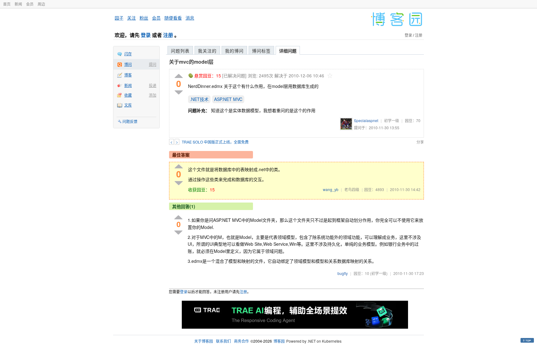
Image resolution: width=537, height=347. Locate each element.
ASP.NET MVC (228, 99)
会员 (30, 4)
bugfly (342, 273)
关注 (131, 18)
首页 (7, 4)
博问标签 (261, 51)
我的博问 (234, 51)
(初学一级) (379, 273)
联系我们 (223, 341)
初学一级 (391, 120)
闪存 (128, 53)
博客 (128, 74)
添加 (152, 95)
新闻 (18, 4)
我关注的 (207, 51)
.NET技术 (199, 99)
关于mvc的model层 (191, 61)
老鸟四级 (351, 189)
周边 (41, 4)
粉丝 (144, 18)
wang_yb (330, 189)
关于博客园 (203, 341)
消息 (190, 18)
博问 (128, 64)
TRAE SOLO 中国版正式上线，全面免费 (215, 141)
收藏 (128, 95)
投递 (152, 85)
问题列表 (180, 51)
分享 (420, 141)
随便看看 (173, 18)
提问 (152, 64)
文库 (128, 104)
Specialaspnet (366, 120)
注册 (168, 35)
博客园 (279, 341)
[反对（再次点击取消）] (178, 92)
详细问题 (287, 51)
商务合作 (241, 341)
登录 (146, 35)
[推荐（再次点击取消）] (178, 76)
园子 (119, 18)
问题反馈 (129, 121)
